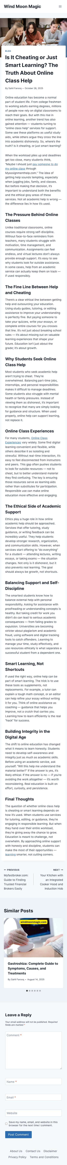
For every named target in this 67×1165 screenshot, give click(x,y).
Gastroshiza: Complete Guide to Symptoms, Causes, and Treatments (33, 968)
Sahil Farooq (14, 88)
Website (12, 1113)
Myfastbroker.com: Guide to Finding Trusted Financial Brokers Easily (16, 879)
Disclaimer (50, 1151)
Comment (14, 1035)
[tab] (27, 991)
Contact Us (33, 1151)
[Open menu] (60, 6)
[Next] (57, 953)
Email (11, 1097)
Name (12, 1081)
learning (10, 854)
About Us (16, 1151)
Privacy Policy (17, 1157)
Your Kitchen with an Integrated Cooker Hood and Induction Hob (51, 879)
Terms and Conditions (44, 1157)
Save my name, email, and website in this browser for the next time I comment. (33, 1124)
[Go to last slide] (10, 953)
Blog (8, 51)
